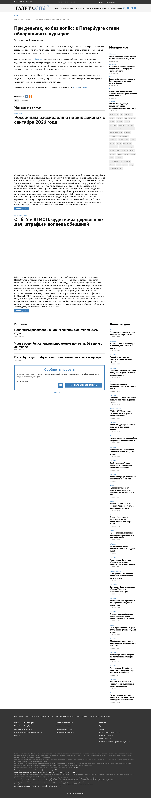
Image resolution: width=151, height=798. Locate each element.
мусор (118, 150)
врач (121, 147)
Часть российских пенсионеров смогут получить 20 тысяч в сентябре (122, 345)
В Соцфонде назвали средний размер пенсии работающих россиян (122, 657)
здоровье (113, 139)
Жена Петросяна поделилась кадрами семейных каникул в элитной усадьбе (122, 535)
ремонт (127, 121)
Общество (18, 113)
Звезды (111, 76)
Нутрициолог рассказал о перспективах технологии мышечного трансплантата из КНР (122, 491)
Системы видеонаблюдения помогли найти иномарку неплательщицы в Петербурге (122, 616)
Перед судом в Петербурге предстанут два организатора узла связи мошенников (122, 670)
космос (132, 154)
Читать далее (22, 209)
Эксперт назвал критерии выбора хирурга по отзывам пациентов (122, 57)
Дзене (84, 87)
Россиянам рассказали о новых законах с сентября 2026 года (59, 120)
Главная (16, 19)
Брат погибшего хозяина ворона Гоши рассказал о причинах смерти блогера (122, 81)
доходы (133, 139)
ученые (112, 136)
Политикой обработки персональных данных (61, 794)
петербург (132, 118)
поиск (127, 129)
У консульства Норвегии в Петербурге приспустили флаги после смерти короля (122, 684)
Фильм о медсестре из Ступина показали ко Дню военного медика (122, 427)
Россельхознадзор (116, 161)
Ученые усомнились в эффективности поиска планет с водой (123, 386)
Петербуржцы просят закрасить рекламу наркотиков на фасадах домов (123, 400)
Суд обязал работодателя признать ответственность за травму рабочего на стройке (122, 697)
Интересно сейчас (21, 215)
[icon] (124, 8)
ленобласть (128, 114)
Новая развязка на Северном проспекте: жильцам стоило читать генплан (121, 575)
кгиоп (119, 165)
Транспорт (113, 557)
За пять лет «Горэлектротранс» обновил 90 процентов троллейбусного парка (122, 589)
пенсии (118, 143)
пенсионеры (129, 147)
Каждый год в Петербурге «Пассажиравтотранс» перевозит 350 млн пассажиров (122, 562)
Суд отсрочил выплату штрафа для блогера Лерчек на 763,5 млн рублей (123, 629)
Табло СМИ (37, 59)
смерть (112, 118)
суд (126, 118)
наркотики (129, 125)
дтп (121, 114)
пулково (121, 125)
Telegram (76, 87)
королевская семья (116, 168)
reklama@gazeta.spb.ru (52, 786)
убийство (120, 121)
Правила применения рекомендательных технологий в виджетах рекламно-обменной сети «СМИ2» (45, 772)
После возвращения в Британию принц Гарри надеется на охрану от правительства (123, 373)
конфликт (127, 132)
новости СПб (114, 114)
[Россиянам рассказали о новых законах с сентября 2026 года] (59, 150)
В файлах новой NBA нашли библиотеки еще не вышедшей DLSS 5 (122, 548)
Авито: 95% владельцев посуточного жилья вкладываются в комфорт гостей (122, 106)
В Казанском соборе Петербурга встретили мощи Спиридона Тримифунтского (122, 68)
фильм (125, 165)
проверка (113, 125)
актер (112, 157)
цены (132, 129)
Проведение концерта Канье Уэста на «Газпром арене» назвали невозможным (123, 93)
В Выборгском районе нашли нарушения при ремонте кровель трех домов (123, 643)
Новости (112, 101)
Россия (112, 121)
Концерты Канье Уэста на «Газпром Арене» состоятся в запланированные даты (122, 506)
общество (24, 101)
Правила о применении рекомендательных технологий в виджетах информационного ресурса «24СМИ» (46, 768)
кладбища (127, 161)
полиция (119, 118)
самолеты (119, 157)
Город (16, 15)
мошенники (127, 143)
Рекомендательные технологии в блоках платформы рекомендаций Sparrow (37, 770)
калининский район (116, 129)
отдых (112, 150)
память (132, 150)
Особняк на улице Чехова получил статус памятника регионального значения (121, 465)
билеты (112, 165)
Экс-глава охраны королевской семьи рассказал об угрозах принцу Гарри (122, 602)
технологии (114, 147)
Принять (143, 792)
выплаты (125, 150)
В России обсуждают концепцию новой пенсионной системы (123, 477)
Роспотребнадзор (122, 136)
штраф (112, 143)
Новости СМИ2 (59, 392)
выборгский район (116, 132)
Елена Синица (37, 40)
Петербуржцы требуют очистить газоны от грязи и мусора (121, 359)
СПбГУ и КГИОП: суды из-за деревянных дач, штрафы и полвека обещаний (59, 222)
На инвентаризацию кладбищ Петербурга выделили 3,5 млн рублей (122, 451)
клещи (131, 165)
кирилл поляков (123, 154)
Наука (112, 382)
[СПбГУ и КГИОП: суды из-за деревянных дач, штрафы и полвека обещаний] (59, 252)
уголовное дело (123, 139)
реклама (112, 154)
